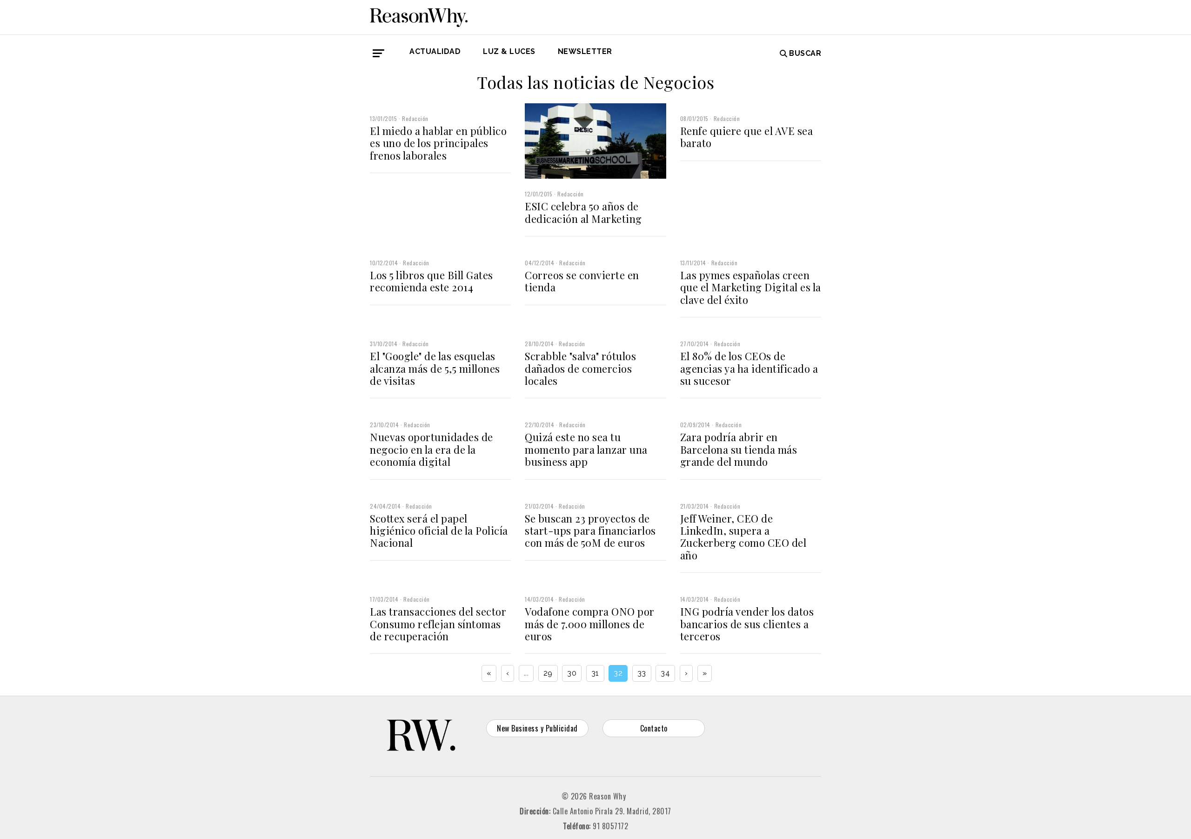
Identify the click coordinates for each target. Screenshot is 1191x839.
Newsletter (585, 51)
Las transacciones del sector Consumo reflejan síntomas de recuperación (438, 623)
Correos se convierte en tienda (582, 281)
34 (665, 673)
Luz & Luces (509, 51)
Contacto (654, 728)
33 (641, 673)
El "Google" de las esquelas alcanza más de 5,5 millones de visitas (435, 368)
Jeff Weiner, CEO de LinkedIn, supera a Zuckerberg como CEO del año (743, 536)
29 (548, 673)
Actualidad (435, 51)
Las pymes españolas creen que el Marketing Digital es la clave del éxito (750, 287)
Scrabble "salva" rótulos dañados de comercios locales (580, 368)
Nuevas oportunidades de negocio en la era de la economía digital (431, 449)
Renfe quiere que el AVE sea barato (746, 137)
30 (571, 673)
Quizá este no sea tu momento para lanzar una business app (586, 449)
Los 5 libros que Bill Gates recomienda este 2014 (431, 281)
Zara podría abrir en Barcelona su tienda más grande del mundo (738, 449)
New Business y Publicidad (537, 728)
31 (595, 673)
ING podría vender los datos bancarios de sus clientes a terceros (747, 623)
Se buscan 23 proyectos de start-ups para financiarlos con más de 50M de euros (590, 530)
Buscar (805, 53)
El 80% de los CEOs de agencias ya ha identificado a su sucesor (749, 368)
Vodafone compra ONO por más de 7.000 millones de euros (590, 623)
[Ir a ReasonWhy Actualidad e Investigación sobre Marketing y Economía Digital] (419, 16)
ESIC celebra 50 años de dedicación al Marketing (583, 212)
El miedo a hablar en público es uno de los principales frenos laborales (438, 143)
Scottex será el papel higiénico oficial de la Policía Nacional (439, 530)
